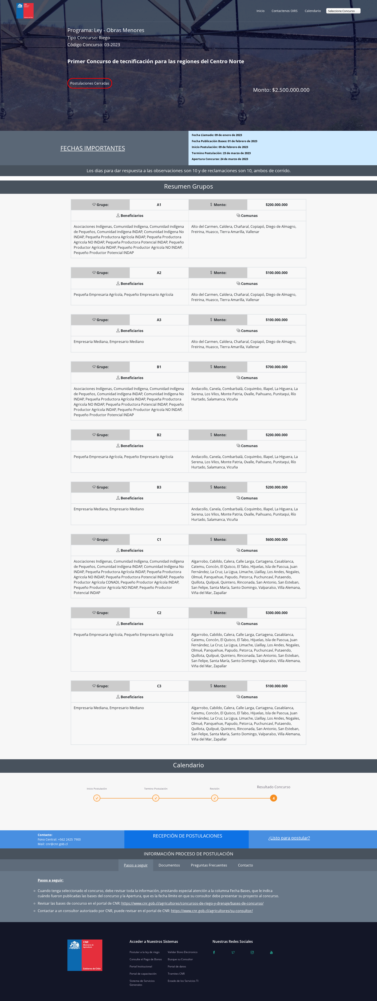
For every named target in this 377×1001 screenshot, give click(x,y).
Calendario (313, 11)
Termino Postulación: (221, 153)
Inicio (260, 11)
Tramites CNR (176, 973)
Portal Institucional (141, 966)
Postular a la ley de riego (144, 952)
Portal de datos (177, 966)
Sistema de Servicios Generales (142, 983)
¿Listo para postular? (289, 838)
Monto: (281, 89)
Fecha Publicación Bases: (224, 141)
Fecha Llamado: (217, 135)
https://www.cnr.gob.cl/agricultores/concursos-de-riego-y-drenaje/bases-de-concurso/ (192, 903)
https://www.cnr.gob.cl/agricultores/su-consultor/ (212, 910)
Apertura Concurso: (220, 159)
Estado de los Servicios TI (183, 981)
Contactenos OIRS (285, 11)
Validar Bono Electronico (182, 952)
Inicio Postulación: (220, 147)
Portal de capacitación (143, 973)
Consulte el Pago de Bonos (146, 959)
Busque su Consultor (180, 959)
